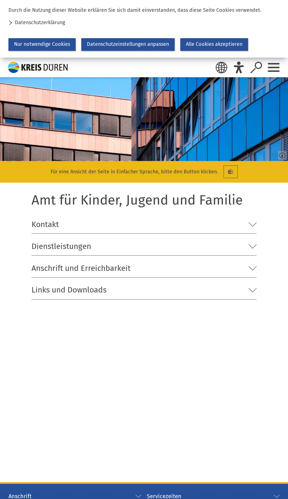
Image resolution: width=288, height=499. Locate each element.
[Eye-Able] (239, 67)
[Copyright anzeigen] (281, 154)
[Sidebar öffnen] (274, 67)
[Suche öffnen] (256, 67)
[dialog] (144, 29)
